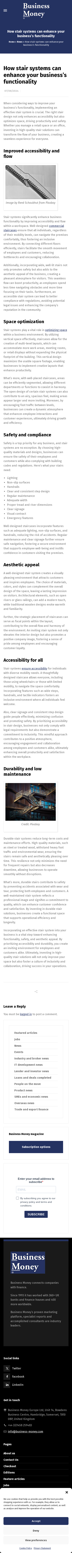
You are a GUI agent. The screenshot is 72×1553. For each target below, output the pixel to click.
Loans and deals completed (32, 1077)
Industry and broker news (31, 1058)
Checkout (9, 1466)
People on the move (27, 1084)
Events (18, 1052)
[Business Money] (36, 10)
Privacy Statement (42, 1548)
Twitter (16, 1368)
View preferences (36, 1540)
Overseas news (24, 1103)
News (20, 42)
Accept (36, 1521)
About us (9, 1453)
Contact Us (10, 1459)
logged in (26, 1014)
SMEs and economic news (31, 1096)
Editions (9, 1472)
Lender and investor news (31, 1071)
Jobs (17, 1039)
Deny (36, 1530)
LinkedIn (17, 1384)
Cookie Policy (25, 1548)
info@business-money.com (25, 1431)
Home (12, 42)
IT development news (28, 1064)
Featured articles (25, 1033)
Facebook (18, 1376)
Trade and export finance (31, 1109)
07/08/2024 (11, 90)
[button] (67, 1492)
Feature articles (14, 1479)
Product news (23, 1090)
